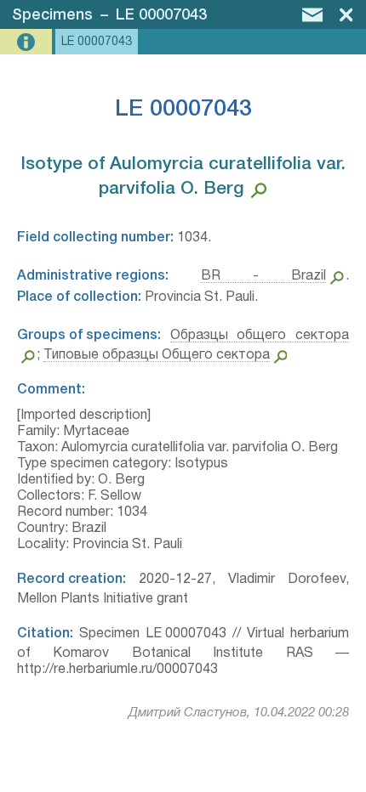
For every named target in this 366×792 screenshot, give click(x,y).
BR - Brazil (263, 276)
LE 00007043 (161, 15)
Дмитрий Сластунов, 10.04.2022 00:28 (239, 713)
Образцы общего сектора (259, 336)
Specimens (52, 15)
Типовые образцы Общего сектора (156, 355)
